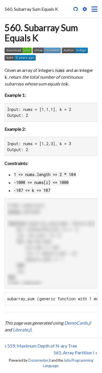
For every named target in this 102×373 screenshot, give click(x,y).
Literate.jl (22, 329)
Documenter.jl (39, 360)
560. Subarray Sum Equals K (41, 32)
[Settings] (84, 9)
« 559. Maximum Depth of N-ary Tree (41, 345)
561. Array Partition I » (75, 352)
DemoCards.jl (77, 322)
